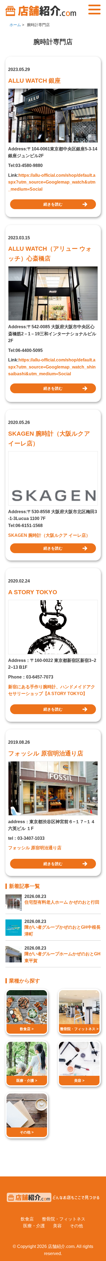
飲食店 (27, 1219)
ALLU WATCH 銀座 (34, 80)
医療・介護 (34, 1225)
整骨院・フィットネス (63, 1219)
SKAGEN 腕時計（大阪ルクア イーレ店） (49, 438)
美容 (57, 1225)
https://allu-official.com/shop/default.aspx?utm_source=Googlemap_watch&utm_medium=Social (51, 182)
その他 (76, 1225)
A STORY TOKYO (32, 592)
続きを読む (53, 204)
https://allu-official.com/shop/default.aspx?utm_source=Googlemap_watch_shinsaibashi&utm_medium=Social (52, 367)
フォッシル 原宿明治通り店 (45, 753)
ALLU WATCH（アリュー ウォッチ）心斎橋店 (50, 253)
